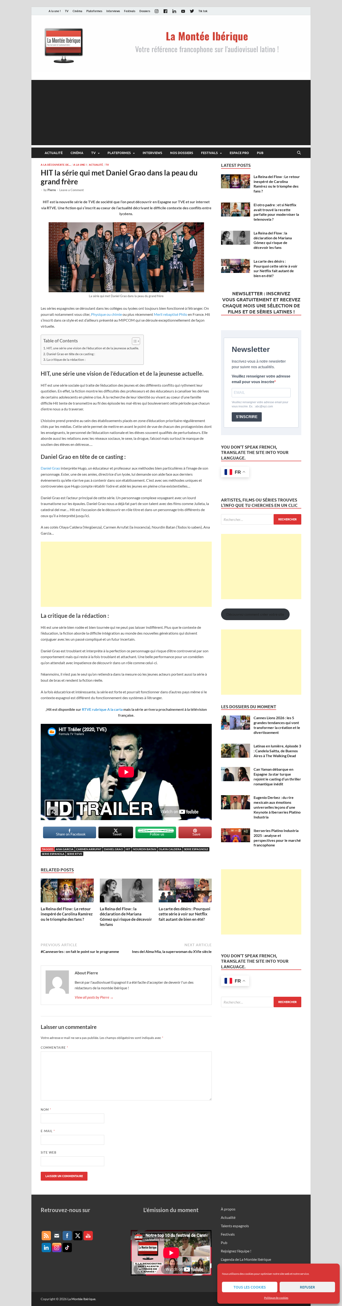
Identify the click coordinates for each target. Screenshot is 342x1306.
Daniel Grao (50, 468)
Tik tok (203, 11)
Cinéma (77, 11)
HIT (128, 849)
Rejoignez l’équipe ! (236, 1251)
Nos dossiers (181, 153)
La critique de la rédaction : (66, 359)
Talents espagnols (235, 1226)
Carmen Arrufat (88, 849)
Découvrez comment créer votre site (255, 614)
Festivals (129, 11)
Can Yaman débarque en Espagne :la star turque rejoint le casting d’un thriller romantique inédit (277, 776)
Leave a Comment (71, 190)
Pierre (51, 190)
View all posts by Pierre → (94, 997)
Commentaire (54, 1047)
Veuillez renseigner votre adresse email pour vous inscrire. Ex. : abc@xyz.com (260, 404)
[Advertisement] (171, 112)
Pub (260, 153)
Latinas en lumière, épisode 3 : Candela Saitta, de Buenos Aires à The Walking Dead (277, 751)
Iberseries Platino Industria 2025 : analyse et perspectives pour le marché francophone (277, 837)
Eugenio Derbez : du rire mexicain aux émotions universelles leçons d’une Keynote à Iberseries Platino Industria (277, 807)
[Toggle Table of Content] (133, 341)
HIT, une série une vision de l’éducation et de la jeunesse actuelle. (93, 348)
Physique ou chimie (106, 314)
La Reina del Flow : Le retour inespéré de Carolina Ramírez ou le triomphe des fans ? (67, 913)
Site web (48, 1152)
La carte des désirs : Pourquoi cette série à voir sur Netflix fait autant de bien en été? (184, 913)
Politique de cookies (276, 1297)
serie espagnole (196, 849)
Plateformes (94, 11)
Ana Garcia (65, 849)
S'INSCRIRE (247, 417)
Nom (46, 1109)
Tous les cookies (250, 1287)
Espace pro (239, 153)
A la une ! (55, 11)
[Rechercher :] (261, 519)
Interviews (113, 11)
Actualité (54, 153)
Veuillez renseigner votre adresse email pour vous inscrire (261, 379)
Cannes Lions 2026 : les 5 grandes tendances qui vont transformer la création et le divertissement (277, 724)
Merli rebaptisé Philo (170, 314)
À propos (228, 1209)
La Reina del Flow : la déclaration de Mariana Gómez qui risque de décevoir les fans (126, 916)
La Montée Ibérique (81, 1299)
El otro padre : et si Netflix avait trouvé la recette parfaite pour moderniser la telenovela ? (276, 212)
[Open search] (298, 153)
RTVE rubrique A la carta (102, 709)
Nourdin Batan (144, 849)
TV (66, 11)
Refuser (307, 1287)
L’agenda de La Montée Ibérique (246, 1259)
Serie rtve (74, 854)
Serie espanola (53, 854)
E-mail (48, 1131)
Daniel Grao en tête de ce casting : (71, 354)
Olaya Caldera (170, 849)
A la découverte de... (56, 164)
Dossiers (144, 11)
